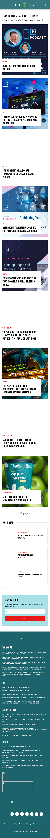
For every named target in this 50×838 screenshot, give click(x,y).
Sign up (25, 618)
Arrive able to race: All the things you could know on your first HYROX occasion (19, 443)
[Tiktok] (41, 814)
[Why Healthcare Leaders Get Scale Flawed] (9, 574)
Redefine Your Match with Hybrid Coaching (30, 536)
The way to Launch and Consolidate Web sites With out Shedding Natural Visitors (19, 389)
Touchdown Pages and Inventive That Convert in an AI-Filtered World (19, 281)
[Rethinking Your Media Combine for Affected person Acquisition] (25, 211)
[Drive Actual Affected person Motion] (25, 49)
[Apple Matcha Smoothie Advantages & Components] (25, 481)
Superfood (7, 493)
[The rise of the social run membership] (9, 555)
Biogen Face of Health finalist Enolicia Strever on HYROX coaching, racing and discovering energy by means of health (23, 674)
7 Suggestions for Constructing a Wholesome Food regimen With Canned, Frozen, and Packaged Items (22, 702)
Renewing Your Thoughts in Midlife (15, 691)
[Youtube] (27, 814)
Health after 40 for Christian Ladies (16, 687)
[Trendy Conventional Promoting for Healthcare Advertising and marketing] (25, 103)
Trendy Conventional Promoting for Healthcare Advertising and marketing (19, 120)
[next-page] (7, 587)
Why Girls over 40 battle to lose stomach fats (20, 694)
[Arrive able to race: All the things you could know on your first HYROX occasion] (25, 427)
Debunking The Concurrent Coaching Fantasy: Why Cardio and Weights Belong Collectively (24, 663)
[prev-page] (3, 587)
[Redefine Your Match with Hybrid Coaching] (9, 535)
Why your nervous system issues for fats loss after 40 (23, 698)
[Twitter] (17, 814)
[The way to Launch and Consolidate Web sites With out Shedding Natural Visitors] (25, 373)
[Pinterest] (31, 814)
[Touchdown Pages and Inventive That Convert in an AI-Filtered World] (25, 265)
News (4, 61)
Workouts (7, 328)
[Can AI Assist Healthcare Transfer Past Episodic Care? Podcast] (25, 157)
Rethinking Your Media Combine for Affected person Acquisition (20, 229)
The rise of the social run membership (28, 556)
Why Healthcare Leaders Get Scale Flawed (30, 575)
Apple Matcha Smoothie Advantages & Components (16, 498)
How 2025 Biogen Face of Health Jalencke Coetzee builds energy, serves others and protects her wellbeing (23, 668)
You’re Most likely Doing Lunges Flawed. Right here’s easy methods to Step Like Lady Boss (19, 335)
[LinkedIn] (36, 814)
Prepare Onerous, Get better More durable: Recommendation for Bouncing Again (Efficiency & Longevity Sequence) (24, 730)
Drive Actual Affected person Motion (18, 67)
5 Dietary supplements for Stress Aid (16, 735)
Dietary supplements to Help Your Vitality (18, 725)
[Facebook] (12, 814)
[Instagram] (22, 814)
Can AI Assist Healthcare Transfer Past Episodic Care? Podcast (18, 174)
